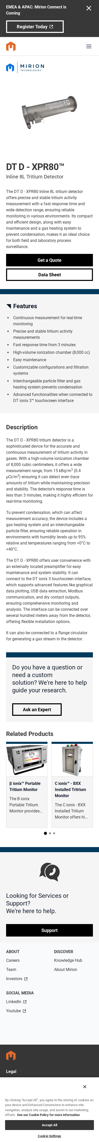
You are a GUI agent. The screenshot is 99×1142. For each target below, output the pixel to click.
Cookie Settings (49, 1136)
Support (49, 930)
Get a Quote (49, 260)
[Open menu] (89, 46)
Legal (11, 1071)
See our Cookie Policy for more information (48, 1115)
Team (11, 969)
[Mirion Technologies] (49, 67)
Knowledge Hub (68, 960)
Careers (13, 960)
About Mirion (65, 969)
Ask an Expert (37, 709)
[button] (45, 833)
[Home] (11, 46)
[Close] (84, 1086)
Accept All (49, 1125)
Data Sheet (49, 274)
